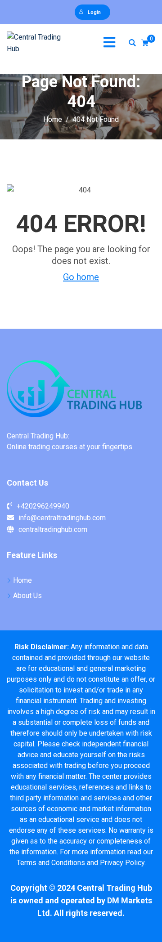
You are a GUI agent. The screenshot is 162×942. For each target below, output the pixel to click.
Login (94, 12)
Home (22, 580)
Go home (81, 277)
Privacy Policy (122, 862)
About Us (27, 595)
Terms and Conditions (51, 862)
